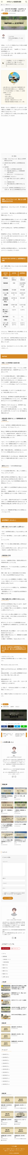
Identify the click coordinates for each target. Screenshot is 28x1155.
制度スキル (5, 973)
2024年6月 (6, 1057)
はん (14, 755)
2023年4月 (6, 1075)
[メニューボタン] (2, 2)
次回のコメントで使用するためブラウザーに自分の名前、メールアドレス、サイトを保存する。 (14, 893)
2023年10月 (6, 1069)
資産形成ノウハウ (7, 959)
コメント (5, 861)
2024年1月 (6, 1066)
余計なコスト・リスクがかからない (15, 174)
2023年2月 (6, 1081)
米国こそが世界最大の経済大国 (14, 169)
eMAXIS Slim (6, 706)
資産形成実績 (6, 962)
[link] (13, 777)
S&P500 (6, 167)
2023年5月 (6, 1072)
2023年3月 (6, 1078)
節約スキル (5, 970)
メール (4, 883)
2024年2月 (6, 1063)
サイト (4, 888)
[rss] (14, 1146)
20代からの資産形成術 (14, 2)
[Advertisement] (14, 135)
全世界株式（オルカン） (10, 176)
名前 (4, 878)
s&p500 (12, 706)
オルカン (17, 706)
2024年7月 (6, 1054)
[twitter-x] (15, 777)
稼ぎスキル (5, 964)
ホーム (4, 953)
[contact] (15, 938)
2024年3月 (6, 1060)
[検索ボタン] (26, 2)
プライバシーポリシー (19, 1150)
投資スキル (5, 13)
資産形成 (5, 956)
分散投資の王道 (10, 182)
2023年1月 (6, 1084)
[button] (4, 726)
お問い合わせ (6, 976)
